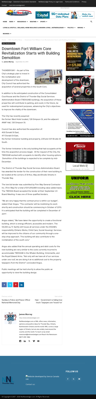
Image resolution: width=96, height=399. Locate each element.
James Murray (9, 62)
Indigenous (21, 22)
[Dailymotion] (21, 341)
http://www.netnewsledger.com (29, 318)
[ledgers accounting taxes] (80, 123)
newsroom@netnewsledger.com (39, 387)
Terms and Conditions (72, 2)
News (11, 22)
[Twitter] (10, 284)
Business (6, 34)
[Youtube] (39, 341)
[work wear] (80, 90)
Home (5, 22)
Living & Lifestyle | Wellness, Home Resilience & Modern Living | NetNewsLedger (33, 28)
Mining (80, 28)
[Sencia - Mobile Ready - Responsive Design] (80, 156)
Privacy (84, 2)
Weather (33, 22)
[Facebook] (4, 284)
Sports (42, 22)
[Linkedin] (21, 284)
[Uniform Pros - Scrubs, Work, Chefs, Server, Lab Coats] (80, 187)
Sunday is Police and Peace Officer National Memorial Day (16, 301)
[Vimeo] (35, 341)
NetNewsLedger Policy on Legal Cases (50, 2)
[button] (91, 22)
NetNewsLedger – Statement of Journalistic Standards (19, 2)
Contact (4, 5)
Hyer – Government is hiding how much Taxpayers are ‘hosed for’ (48, 301)
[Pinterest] (15, 284)
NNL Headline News (15, 40)
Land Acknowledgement (17, 5)
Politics (71, 28)
